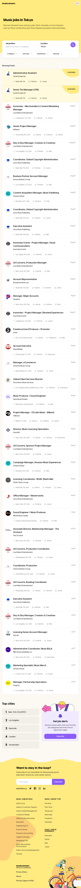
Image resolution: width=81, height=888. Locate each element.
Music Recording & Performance (23, 845)
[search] (73, 44)
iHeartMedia (18, 349)
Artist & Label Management (26, 811)
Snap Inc (16, 685)
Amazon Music (18, 196)
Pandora (16, 299)
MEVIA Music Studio (20, 516)
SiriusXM (16, 432)
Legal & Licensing (22, 837)
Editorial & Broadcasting (25, 818)
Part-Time (48, 807)
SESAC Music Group (20, 482)
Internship (48, 815)
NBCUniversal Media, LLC (22, 652)
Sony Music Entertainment (23, 499)
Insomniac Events (19, 249)
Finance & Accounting (24, 833)
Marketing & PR (22, 841)
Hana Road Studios (20, 399)
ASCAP (16, 635)
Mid (46, 843)
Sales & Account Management (27, 850)
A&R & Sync (20, 803)
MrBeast (16, 130)
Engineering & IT (22, 826)
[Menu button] (77, 3)
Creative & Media (23, 815)
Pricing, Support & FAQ (25, 881)
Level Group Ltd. (19, 76)
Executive (48, 836)
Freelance (48, 818)
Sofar (15, 333)
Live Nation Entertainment (23, 113)
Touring (19, 854)
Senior (47, 839)
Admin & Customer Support (26, 807)
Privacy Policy (21, 872)
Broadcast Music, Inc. (21, 283)
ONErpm (16, 416)
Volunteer (48, 822)
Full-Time (48, 803)
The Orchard (18, 536)
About (18, 876)
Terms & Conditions (23, 868)
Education (20, 822)
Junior (47, 847)
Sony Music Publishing (21, 163)
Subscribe (60, 736)
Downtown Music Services (23, 382)
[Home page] (8, 3)
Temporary (49, 811)
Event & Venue (21, 830)
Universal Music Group (21, 179)
